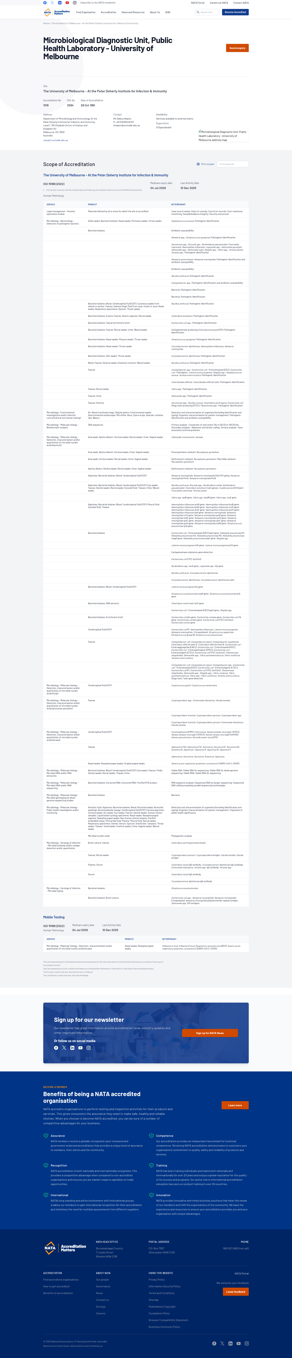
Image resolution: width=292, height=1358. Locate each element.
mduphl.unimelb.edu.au (55, 140)
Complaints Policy (159, 1313)
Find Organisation (85, 12)
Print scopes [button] (207, 164)
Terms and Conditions (162, 1293)
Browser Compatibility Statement (168, 1320)
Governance (103, 1286)
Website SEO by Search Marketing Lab (86, 1346)
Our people (102, 1279)
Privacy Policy (157, 1279)
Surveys (100, 1306)
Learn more (235, 1105)
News (99, 1293)
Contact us (102, 1299)
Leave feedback (235, 1291)
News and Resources (133, 12)
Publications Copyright (162, 1306)
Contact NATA (241, 2)
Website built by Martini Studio (56, 1346)
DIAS (167, 12)
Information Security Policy (164, 1286)
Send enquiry (237, 47)
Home (46, 23)
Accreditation (108, 12)
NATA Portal (197, 2)
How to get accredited (56, 1286)
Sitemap (154, 1299)
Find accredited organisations (61, 1279)
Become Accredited (235, 12)
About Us (155, 12)
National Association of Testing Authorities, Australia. (79, 1341)
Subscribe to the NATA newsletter (98, 2)
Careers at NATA (219, 2)
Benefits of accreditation (58, 1293)
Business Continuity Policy (164, 1326)
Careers (100, 1313)
